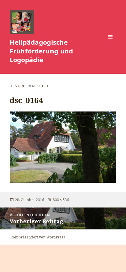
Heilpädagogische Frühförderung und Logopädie (41, 51)
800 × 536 (61, 199)
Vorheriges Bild (31, 85)
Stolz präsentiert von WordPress (37, 237)
